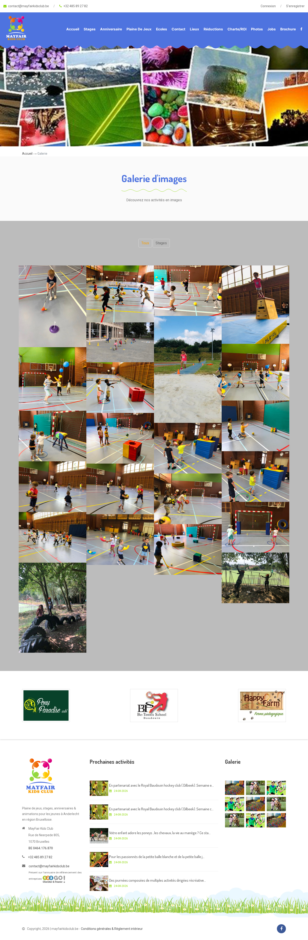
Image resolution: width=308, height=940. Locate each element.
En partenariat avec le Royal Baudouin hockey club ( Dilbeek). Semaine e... (161, 785)
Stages (90, 29)
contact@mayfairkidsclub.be (28, 6)
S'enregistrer (295, 6)
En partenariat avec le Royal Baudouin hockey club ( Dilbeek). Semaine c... (161, 808)
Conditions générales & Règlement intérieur (112, 929)
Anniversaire (111, 29)
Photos (257, 29)
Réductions (213, 29)
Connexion (268, 6)
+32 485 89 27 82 (75, 6)
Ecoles (161, 29)
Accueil (72, 29)
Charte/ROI (237, 29)
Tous (145, 243)
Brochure (288, 29)
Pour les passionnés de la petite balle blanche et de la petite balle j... (157, 856)
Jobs (271, 29)
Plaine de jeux (139, 29)
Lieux (194, 29)
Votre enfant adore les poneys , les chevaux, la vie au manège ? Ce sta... (160, 832)
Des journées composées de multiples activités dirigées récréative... (157, 880)
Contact (178, 29)
